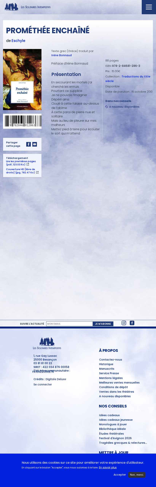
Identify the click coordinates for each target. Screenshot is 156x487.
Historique (106, 364)
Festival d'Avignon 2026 (115, 438)
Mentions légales (111, 378)
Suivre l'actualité (32, 324)
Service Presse (109, 373)
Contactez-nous (110, 360)
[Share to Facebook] (28, 144)
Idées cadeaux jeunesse (116, 420)
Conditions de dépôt (113, 387)
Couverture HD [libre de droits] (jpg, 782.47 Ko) (20, 171)
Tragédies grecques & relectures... (123, 443)
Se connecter (42, 384)
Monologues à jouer (113, 424)
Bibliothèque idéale (112, 429)
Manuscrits (106, 369)
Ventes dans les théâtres (116, 392)
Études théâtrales (111, 434)
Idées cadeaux (109, 415)
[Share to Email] (34, 144)
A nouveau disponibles (124, 107)
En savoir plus (108, 467)
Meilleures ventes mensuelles (119, 382)
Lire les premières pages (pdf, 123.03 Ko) (21, 163)
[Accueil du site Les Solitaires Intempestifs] (78, 7)
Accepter (120, 475)
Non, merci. (137, 474)
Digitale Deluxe (56, 379)
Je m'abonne (103, 323)
